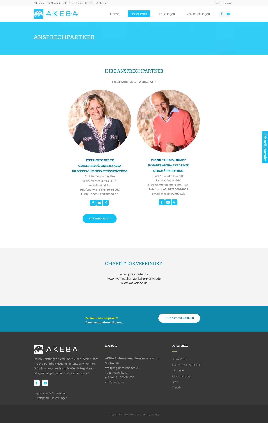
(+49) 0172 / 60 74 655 (119, 377)
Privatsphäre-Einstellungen (50, 398)
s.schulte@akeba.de (104, 194)
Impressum (41, 393)
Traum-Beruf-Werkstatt (186, 364)
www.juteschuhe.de (134, 274)
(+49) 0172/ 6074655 (174, 189)
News (218, 3)
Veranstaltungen (182, 376)
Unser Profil (179, 359)
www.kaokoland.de (134, 283)
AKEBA (130, 414)
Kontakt (228, 3)
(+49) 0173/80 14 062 (106, 189)
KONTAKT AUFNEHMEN (179, 318)
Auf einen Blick (99, 218)
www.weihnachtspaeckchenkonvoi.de (134, 278)
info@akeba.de (114, 382)
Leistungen (178, 370)
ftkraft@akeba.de (173, 193)
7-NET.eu (155, 414)
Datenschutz (59, 393)
